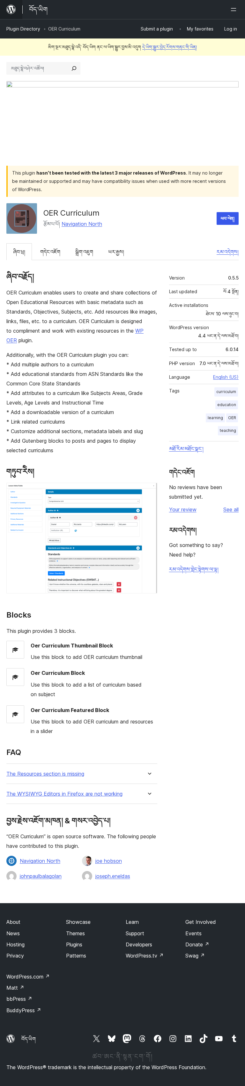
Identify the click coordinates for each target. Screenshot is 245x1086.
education (226, 404)
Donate (197, 944)
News (13, 933)
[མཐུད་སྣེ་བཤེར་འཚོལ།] (74, 68)
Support (135, 933)
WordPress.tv (145, 955)
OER (232, 417)
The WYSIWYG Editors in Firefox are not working (64, 794)
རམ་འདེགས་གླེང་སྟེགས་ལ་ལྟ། (194, 569)
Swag (195, 955)
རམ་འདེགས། (228, 252)
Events (193, 933)
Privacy (15, 955)
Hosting (15, 944)
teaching (228, 430)
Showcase (78, 922)
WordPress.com (28, 976)
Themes (75, 933)
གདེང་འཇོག (50, 252)
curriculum (226, 391)
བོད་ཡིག (28, 1039)
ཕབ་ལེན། (227, 218)
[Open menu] (235, 9)
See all (231, 509)
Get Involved (200, 922)
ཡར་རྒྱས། (116, 252)
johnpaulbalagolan (41, 876)
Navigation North (82, 224)
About (13, 922)
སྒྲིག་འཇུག (84, 252)
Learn (132, 922)
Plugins (74, 944)
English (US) (226, 377)
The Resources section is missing (45, 774)
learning (215, 417)
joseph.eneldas (112, 876)
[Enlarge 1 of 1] (148, 491)
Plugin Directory (23, 28)
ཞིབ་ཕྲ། (19, 252)
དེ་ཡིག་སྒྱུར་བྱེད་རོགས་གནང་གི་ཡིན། (169, 47)
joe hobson (108, 861)
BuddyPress (23, 1010)
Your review (183, 509)
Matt (15, 988)
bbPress (19, 999)
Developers (139, 944)
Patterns (76, 955)
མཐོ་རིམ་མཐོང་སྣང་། (186, 449)
